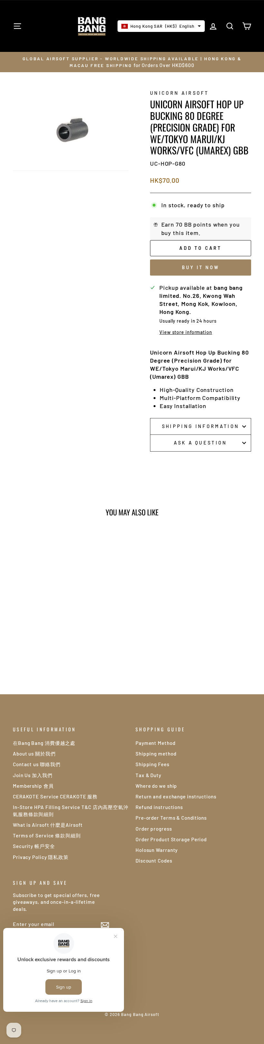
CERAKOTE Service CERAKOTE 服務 (55, 796)
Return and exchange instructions (176, 796)
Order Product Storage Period (171, 839)
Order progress (154, 829)
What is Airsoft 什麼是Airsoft (48, 825)
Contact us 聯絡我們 (37, 764)
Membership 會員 (33, 786)
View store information (185, 332)
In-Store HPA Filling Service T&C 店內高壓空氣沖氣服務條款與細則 (70, 810)
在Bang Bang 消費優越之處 (44, 743)
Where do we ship (156, 786)
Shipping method (156, 753)
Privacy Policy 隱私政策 (41, 857)
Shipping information (200, 426)
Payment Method (155, 743)
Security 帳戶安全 (34, 846)
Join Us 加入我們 (32, 775)
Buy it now (200, 267)
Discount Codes (154, 860)
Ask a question (200, 442)
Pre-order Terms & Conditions (171, 818)
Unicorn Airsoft (179, 93)
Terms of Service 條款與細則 (47, 835)
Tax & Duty (148, 775)
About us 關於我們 (34, 753)
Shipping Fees (152, 764)
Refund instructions (159, 807)
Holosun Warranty (157, 850)
